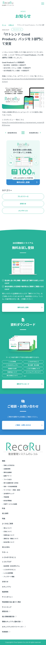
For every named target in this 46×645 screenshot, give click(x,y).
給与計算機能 (8, 500)
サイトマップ (6, 607)
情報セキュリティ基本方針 (11, 622)
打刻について (8, 531)
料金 (3, 508)
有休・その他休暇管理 (10, 486)
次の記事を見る (33, 133)
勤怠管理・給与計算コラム (12, 566)
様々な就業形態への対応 (11, 483)
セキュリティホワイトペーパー (13, 627)
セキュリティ (6, 587)
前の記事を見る (12, 133)
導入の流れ (6, 547)
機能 (3, 461)
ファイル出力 (8, 479)
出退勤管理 (7, 469)
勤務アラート (8, 476)
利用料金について (9, 535)
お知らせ (11, 25)
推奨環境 (5, 592)
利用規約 (5, 632)
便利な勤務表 (8, 472)
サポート (5, 552)
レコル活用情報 (8, 573)
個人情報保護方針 (8, 617)
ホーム (4, 25)
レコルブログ (6, 562)
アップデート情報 (9, 576)
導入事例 (5, 513)
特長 (3, 519)
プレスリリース (17, 29)
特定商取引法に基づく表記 (11, 602)
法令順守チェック (9, 493)
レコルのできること (9, 557)
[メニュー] (42, 3)
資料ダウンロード (23, 384)
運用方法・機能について (11, 538)
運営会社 (5, 611)
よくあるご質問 (7, 524)
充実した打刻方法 (9, 465)
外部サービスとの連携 (10, 504)
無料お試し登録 (23, 307)
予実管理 (6, 497)
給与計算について (9, 542)
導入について (8, 528)
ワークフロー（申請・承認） (12, 490)
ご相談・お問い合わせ (23, 425)
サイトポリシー (7, 597)
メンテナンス (23, 211)
